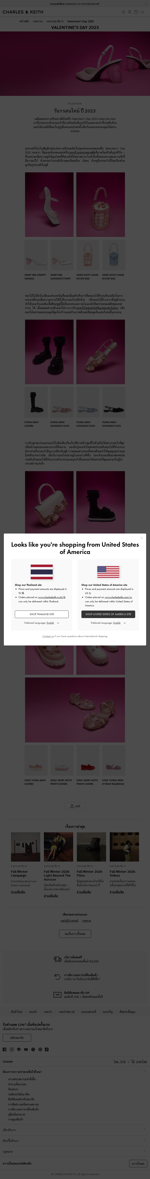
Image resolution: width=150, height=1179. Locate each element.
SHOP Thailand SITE (42, 614)
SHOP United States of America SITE (108, 614)
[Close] (141, 538)
